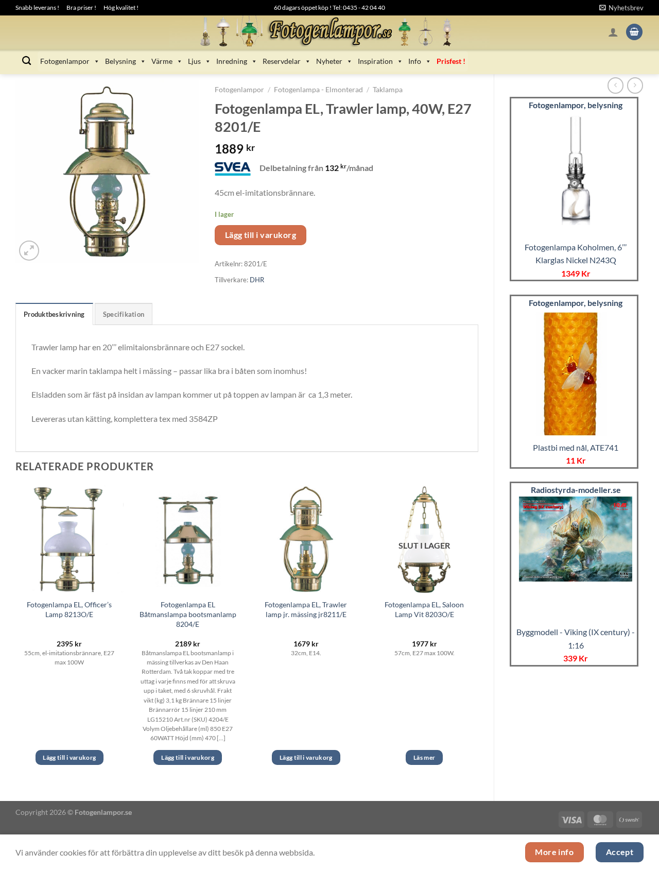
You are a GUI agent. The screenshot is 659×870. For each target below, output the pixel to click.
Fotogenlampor (65, 61)
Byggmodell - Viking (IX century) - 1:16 (575, 638)
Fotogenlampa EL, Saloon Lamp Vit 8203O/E (424, 609)
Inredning (231, 61)
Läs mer (424, 757)
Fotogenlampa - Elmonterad (318, 90)
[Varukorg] (634, 32)
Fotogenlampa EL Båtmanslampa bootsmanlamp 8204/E (188, 614)
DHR (257, 280)
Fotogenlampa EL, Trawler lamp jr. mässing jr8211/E (306, 609)
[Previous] (16, 634)
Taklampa (388, 90)
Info (414, 61)
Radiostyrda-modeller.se (576, 489)
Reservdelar (282, 61)
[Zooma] (29, 251)
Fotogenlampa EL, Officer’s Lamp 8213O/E (69, 609)
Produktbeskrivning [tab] (54, 314)
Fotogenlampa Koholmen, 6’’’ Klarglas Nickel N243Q (576, 253)
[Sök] (26, 61)
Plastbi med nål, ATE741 (575, 447)
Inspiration (375, 61)
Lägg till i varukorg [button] (69, 757)
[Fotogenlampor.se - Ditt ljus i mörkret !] (329, 31)
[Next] (477, 634)
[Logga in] (613, 32)
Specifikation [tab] (123, 314)
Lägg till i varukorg (260, 235)
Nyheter (329, 61)
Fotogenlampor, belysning (575, 105)
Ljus (194, 61)
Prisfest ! (451, 61)
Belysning (120, 61)
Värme (161, 61)
